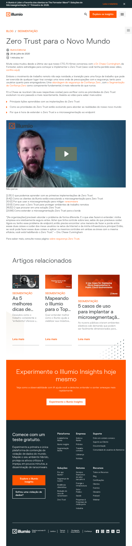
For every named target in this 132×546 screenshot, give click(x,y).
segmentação (28, 31)
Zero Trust (61, 500)
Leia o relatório (110, 4)
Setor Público (79, 490)
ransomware (71, 201)
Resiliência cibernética (61, 486)
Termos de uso (62, 531)
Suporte (97, 433)
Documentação (99, 446)
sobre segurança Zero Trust (65, 238)
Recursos (98, 468)
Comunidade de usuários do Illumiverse (108, 450)
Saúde (78, 496)
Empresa (81, 433)
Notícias (79, 458)
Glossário (96, 492)
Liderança (80, 454)
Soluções (62, 468)
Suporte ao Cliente (100, 442)
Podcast (96, 496)
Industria (79, 508)
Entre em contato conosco (104, 438)
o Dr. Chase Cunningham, (107, 63)
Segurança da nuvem (63, 480)
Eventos (96, 488)
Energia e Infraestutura (81, 484)
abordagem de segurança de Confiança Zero (76, 82)
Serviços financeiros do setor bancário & (80, 476)
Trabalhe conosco (79, 449)
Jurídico (53, 531)
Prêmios (79, 444)
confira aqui (12, 70)
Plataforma (63, 433)
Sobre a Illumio (79, 439)
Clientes (96, 484)
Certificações (98, 480)
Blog (9, 31)
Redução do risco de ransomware (62, 493)
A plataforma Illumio (62, 439)
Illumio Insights (63, 444)
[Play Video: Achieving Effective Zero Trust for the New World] (66, 154)
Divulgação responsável (75, 531)
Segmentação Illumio (63, 449)
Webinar (96, 500)
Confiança (88, 531)
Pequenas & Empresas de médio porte (81, 502)
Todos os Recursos (100, 472)
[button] (85, 14)
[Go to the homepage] (14, 14)
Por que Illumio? (60, 473)
